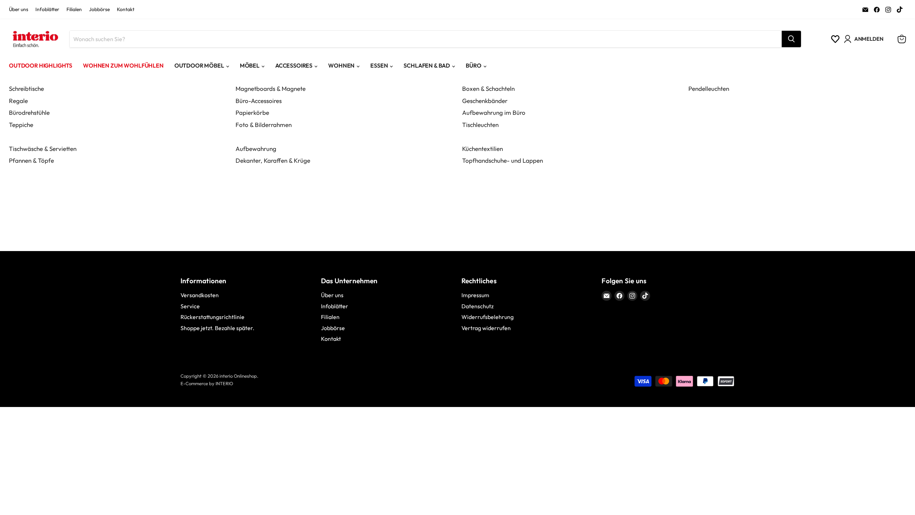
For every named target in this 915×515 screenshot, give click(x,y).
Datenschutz (477, 306)
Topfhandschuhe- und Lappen (502, 160)
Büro (473, 65)
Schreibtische (26, 88)
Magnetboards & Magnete (271, 88)
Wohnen (341, 65)
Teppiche (21, 124)
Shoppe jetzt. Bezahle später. (217, 328)
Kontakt (125, 10)
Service (190, 306)
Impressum (475, 295)
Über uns (18, 10)
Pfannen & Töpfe (31, 160)
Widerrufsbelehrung (487, 316)
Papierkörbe (252, 112)
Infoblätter (47, 10)
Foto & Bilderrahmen (264, 124)
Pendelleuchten (708, 88)
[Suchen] (791, 39)
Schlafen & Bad (427, 65)
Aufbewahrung (256, 148)
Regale (18, 100)
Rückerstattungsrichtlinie (212, 316)
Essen (379, 65)
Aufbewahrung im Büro (493, 112)
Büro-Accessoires (259, 100)
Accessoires (293, 65)
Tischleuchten (480, 124)
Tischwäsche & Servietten (42, 148)
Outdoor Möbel (199, 65)
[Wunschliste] (835, 39)
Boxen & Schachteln (488, 88)
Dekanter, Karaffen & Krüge (273, 160)
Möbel (249, 65)
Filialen (74, 10)
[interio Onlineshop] (35, 39)
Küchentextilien (482, 148)
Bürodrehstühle (29, 112)
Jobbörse (99, 10)
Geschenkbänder (485, 100)
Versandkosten (199, 295)
